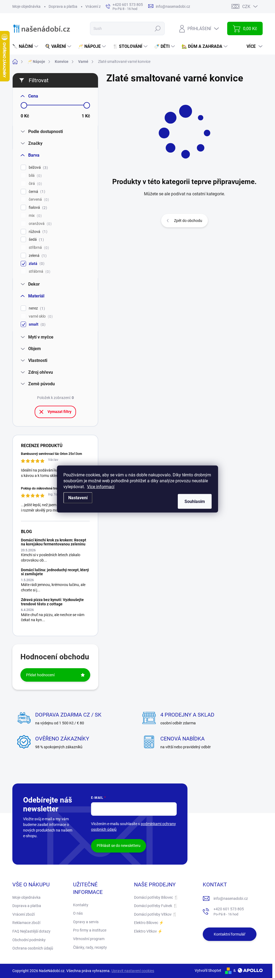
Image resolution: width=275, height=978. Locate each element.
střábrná (39, 271)
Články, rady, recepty (90, 947)
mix (34, 215)
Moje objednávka (26, 6)
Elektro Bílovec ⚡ (149, 923)
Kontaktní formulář (229, 934)
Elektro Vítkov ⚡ (148, 931)
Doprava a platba (63, 6)
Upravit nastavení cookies (132, 971)
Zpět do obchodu (188, 220)
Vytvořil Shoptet (208, 970)
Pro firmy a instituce (89, 930)
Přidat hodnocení (40, 675)
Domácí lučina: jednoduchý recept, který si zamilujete (55, 572)
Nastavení (78, 497)
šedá (35, 239)
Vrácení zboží (96, 6)
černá (36, 191)
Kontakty (80, 905)
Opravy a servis (86, 922)
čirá (35, 183)
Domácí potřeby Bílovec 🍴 (156, 897)
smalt (36, 324)
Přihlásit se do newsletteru (118, 845)
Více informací (100, 486)
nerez (36, 308)
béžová (37, 167)
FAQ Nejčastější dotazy (31, 931)
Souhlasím (194, 501)
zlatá (36, 263)
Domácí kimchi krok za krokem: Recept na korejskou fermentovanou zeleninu (53, 542)
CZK (246, 6)
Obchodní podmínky (29, 940)
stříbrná (38, 247)
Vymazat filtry (59, 411)
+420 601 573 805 (229, 911)
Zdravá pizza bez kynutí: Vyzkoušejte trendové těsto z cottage (52, 602)
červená (38, 199)
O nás (78, 913)
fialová (37, 207)
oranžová (39, 223)
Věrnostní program (88, 939)
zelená (37, 255)
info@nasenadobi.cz (231, 898)
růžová (37, 231)
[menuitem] (25, 46)
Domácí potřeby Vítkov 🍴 (155, 914)
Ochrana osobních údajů (32, 948)
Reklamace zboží (26, 923)
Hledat (157, 28)
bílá (34, 175)
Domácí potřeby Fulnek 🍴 (156, 906)
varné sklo (40, 316)
